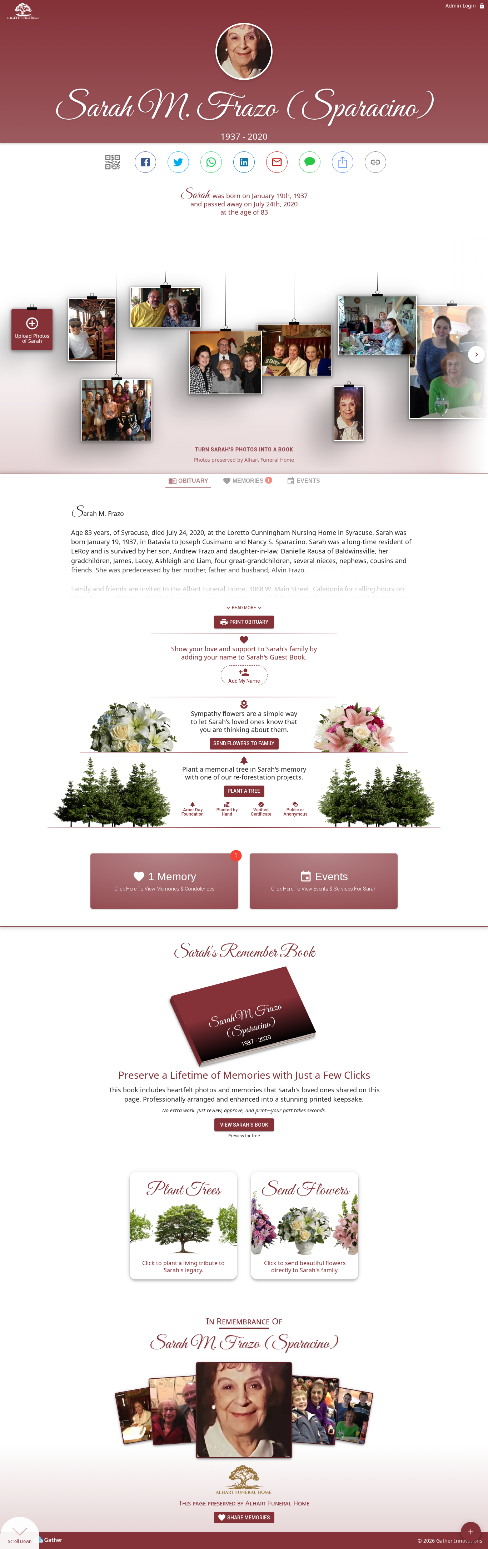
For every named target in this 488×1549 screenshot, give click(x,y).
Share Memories (248, 1517)
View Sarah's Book (244, 1125)
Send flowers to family (243, 743)
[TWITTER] (178, 162)
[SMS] (309, 162)
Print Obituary (248, 622)
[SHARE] (342, 162)
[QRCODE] (112, 162)
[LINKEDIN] (244, 162)
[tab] (188, 480)
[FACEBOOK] (145, 162)
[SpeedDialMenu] (471, 1532)
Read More (244, 607)
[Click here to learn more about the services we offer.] (244, 1481)
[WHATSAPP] (211, 162)
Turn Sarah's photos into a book (244, 449)
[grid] (244, 359)
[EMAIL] (277, 162)
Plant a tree (244, 791)
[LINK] (375, 162)
